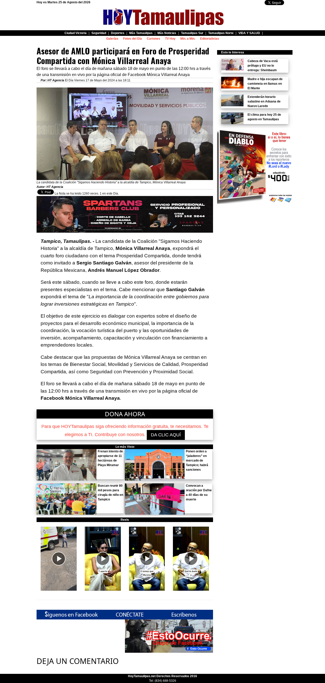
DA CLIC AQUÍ (166, 434)
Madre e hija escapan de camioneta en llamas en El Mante (265, 83)
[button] (59, 559)
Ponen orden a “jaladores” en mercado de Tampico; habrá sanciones (197, 460)
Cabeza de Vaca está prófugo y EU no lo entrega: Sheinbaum (263, 65)
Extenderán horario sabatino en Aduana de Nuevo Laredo (264, 101)
